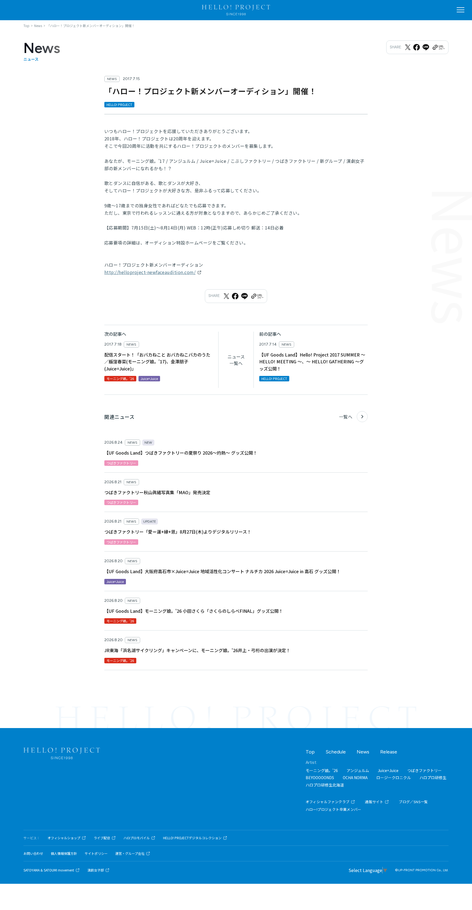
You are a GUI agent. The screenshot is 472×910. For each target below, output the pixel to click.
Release (388, 752)
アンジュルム (358, 770)
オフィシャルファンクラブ (328, 801)
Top (310, 752)
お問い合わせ (33, 853)
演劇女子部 (95, 870)
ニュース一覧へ (236, 359)
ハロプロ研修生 (433, 777)
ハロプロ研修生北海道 (325, 785)
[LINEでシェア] (426, 47)
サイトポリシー (96, 853)
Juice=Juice (388, 770)
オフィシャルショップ (64, 838)
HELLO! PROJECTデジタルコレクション (192, 838)
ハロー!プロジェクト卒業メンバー (333, 809)
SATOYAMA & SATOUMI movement (48, 870)
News (363, 752)
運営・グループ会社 (129, 853)
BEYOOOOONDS (320, 777)
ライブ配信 (102, 838)
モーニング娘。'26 (322, 770)
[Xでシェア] (408, 47)
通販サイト (374, 801)
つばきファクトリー (424, 770)
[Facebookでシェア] (416, 47)
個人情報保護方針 (64, 853)
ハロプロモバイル (136, 838)
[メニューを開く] (461, 10)
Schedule (336, 752)
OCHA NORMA (355, 777)
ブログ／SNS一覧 (413, 801)
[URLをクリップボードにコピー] (438, 47)
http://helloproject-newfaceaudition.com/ (150, 272)
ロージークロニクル (393, 777)
